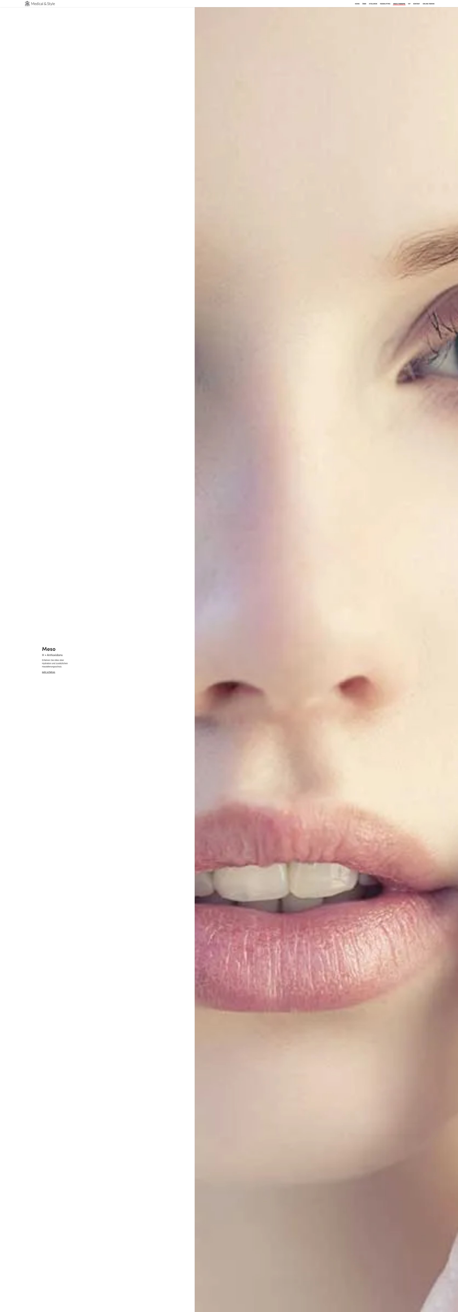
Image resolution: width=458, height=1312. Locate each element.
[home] (64, 4)
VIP (409, 4)
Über (364, 4)
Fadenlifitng (385, 4)
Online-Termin (428, 4)
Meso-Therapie (399, 4)
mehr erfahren (48, 672)
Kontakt (416, 4)
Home (357, 4)
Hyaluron (373, 4)
